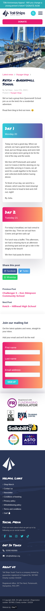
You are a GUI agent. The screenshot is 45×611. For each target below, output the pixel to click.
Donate (22, 22)
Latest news (7, 75)
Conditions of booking (12, 497)
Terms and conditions (12, 509)
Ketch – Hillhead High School (19, 306)
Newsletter (8, 493)
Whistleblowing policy (12, 505)
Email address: (13, 370)
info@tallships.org (12, 556)
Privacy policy (9, 501)
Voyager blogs (22, 75)
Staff (6, 513)
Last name (10, 358)
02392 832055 (11, 550)
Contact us (8, 488)
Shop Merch (9, 484)
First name (10, 347)
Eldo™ (14, 607)
